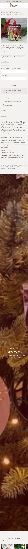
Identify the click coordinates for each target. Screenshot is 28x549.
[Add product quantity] (2, 64)
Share (5, 110)
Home (2, 11)
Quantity (3, 61)
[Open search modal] (22, 5)
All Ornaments (5, 541)
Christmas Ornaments (11, 11)
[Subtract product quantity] (7, 64)
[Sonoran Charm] (14, 5)
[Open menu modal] (2, 5)
